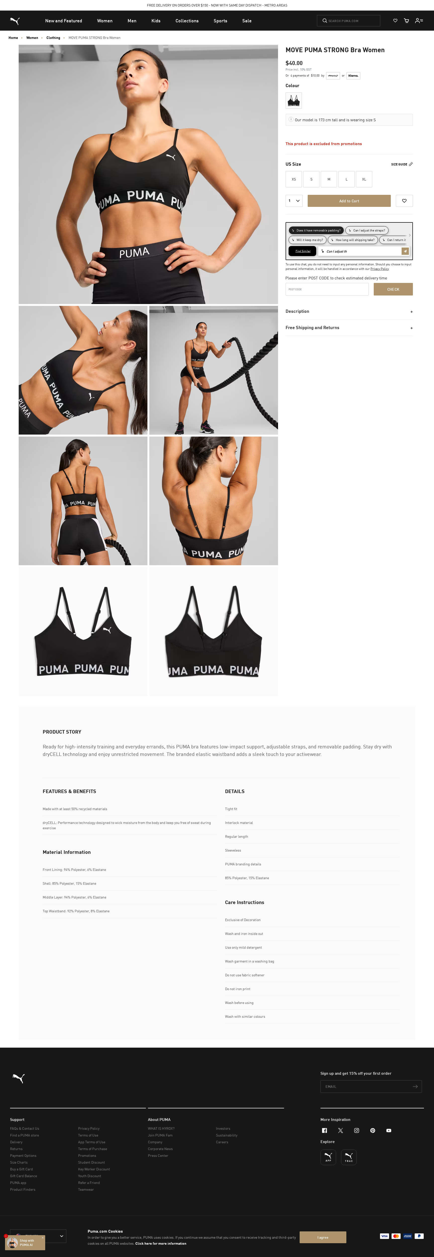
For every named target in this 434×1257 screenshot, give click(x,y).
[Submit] (325, 20)
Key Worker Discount (94, 1169)
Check (393, 289)
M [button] (329, 179)
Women (32, 38)
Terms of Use (88, 1135)
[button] (294, 100)
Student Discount (91, 1162)
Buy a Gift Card (21, 1169)
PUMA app (18, 1182)
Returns (16, 1149)
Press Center (158, 1155)
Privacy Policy (379, 269)
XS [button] (294, 179)
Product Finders (22, 1189)
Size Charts (19, 1162)
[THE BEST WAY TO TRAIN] (349, 1157)
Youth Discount (89, 1176)
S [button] (311, 179)
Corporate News (160, 1149)
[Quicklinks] (419, 20)
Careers (222, 1142)
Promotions (87, 1155)
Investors (223, 1128)
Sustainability (226, 1135)
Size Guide (399, 164)
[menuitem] (64, 21)
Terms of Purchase (92, 1149)
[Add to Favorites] (404, 201)
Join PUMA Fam (160, 1135)
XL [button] (364, 179)
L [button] (347, 179)
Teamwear (86, 1189)
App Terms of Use (91, 1142)
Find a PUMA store (24, 1135)
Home (13, 38)
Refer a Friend (89, 1182)
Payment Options (23, 1155)
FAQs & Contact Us (24, 1128)
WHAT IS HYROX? (161, 1128)
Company (155, 1142)
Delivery (16, 1142)
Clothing (53, 38)
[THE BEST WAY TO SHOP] (328, 1157)
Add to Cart (349, 201)
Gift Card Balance (23, 1176)
